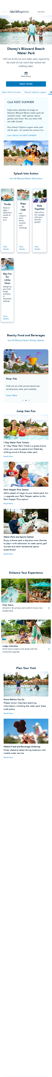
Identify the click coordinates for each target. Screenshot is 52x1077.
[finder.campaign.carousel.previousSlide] (7, 376)
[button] (8, 456)
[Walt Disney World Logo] (19, 12)
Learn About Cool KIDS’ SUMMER (21, 135)
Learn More (11, 395)
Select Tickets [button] (26, 84)
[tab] (26, 376)
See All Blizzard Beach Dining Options (26, 340)
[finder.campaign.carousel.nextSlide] (44, 376)
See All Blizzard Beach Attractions (26, 178)
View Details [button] (6, 248)
